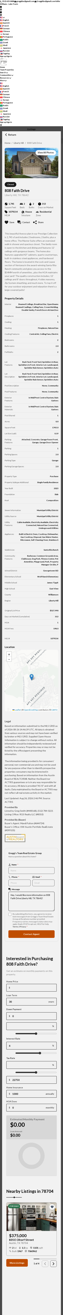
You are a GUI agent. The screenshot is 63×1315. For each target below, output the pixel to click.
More (2, 80)
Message (16, 889)
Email (39, 877)
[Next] (53, 1263)
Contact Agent (31, 934)
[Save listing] (52, 1207)
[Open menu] (1, 125)
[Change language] (2, 17)
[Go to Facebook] (1, 7)
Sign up (3, 56)
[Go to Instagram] (1, 9)
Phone (15, 877)
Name (15, 864)
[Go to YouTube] (1, 15)
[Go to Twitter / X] (1, 12)
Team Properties (7, 70)
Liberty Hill (19, 143)
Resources (4, 78)
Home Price (12, 981)
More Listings (17, 1262)
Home (7, 143)
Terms (15, 926)
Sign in (9, 56)
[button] (32, 677)
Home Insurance (14, 1087)
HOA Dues (11, 1101)
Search (3, 72)
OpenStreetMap (31, 710)
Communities (5, 75)
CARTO (54, 710)
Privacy (23, 926)
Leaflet (17, 710)
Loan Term (11, 995)
